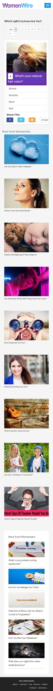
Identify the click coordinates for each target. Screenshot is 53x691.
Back (11, 29)
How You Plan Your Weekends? (22, 638)
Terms (44, 684)
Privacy (37, 684)
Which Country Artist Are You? (17, 431)
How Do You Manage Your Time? (23, 587)
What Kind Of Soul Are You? (16, 387)
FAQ (30, 684)
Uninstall (42, 688)
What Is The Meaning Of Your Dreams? (20, 255)
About (15, 684)
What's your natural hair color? (25, 78)
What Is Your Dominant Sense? (17, 211)
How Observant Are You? (14, 343)
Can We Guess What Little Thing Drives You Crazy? (25, 299)
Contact (24, 684)
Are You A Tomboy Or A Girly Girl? (18, 475)
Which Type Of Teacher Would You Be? (20, 519)
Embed (44, 120)
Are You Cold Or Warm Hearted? (17, 167)
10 (10, 33)
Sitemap (33, 688)
